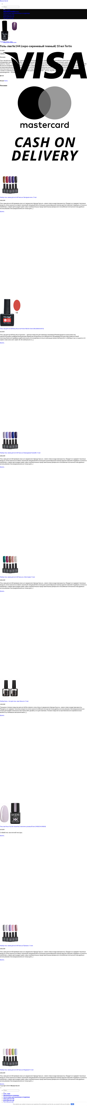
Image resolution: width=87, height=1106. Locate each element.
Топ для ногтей (8, 1102)
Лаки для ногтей (8, 1098)
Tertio (6, 80)
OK (72, 1104)
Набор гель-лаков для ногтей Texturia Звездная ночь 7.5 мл (18, 197)
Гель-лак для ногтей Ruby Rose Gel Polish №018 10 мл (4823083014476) (22, 328)
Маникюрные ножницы (11, 11)
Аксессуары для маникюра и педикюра (16, 13)
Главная (2, 42)
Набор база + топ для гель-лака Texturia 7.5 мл (14, 701)
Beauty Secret (4, 1)
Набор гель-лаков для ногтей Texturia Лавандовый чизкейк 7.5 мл (20, 453)
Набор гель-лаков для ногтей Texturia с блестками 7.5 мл (17, 577)
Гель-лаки (6, 10)
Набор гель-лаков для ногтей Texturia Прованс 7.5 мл (16, 945)
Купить (2, 53)
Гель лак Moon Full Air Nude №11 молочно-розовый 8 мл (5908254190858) (23, 826)
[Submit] (4, 1092)
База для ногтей (8, 1100)
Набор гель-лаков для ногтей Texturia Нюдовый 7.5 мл (16, 1070)
